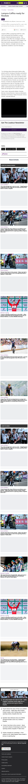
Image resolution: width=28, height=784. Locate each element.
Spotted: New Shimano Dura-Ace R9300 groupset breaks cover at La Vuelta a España (14, 719)
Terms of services (16, 133)
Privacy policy (4, 759)
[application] (14, 107)
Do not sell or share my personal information (11, 774)
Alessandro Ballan (10, 149)
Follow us (17, 29)
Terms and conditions (6, 754)
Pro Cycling (4, 9)
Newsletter (24, 29)
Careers (3, 768)
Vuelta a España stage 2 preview (15, 6)
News (3, 19)
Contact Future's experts (7, 757)
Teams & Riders (11, 9)
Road (3, 149)
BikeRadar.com (8, 21)
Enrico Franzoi (20, 149)
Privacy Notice (18, 134)
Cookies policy (5, 762)
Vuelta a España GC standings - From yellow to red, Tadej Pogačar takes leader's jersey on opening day (15, 734)
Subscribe (21, 3)
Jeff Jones (14, 21)
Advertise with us (5, 771)
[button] (26, 3)
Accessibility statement (7, 765)
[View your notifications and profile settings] (17, 3)
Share (4, 29)
